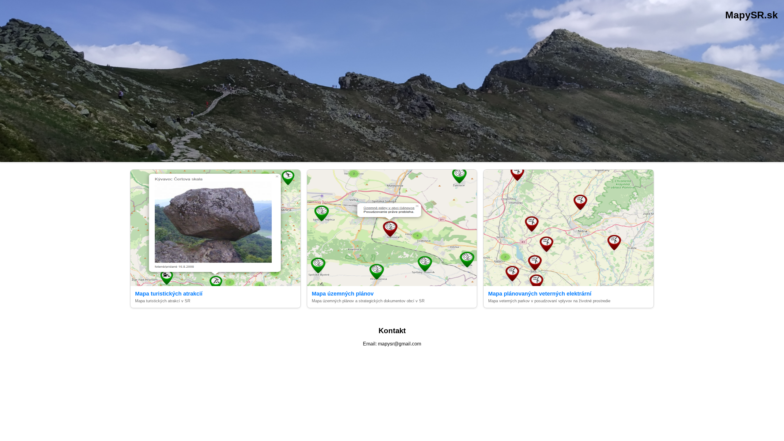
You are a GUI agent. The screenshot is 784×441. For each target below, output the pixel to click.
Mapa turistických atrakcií (168, 294)
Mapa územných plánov (343, 294)
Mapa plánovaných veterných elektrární (539, 294)
